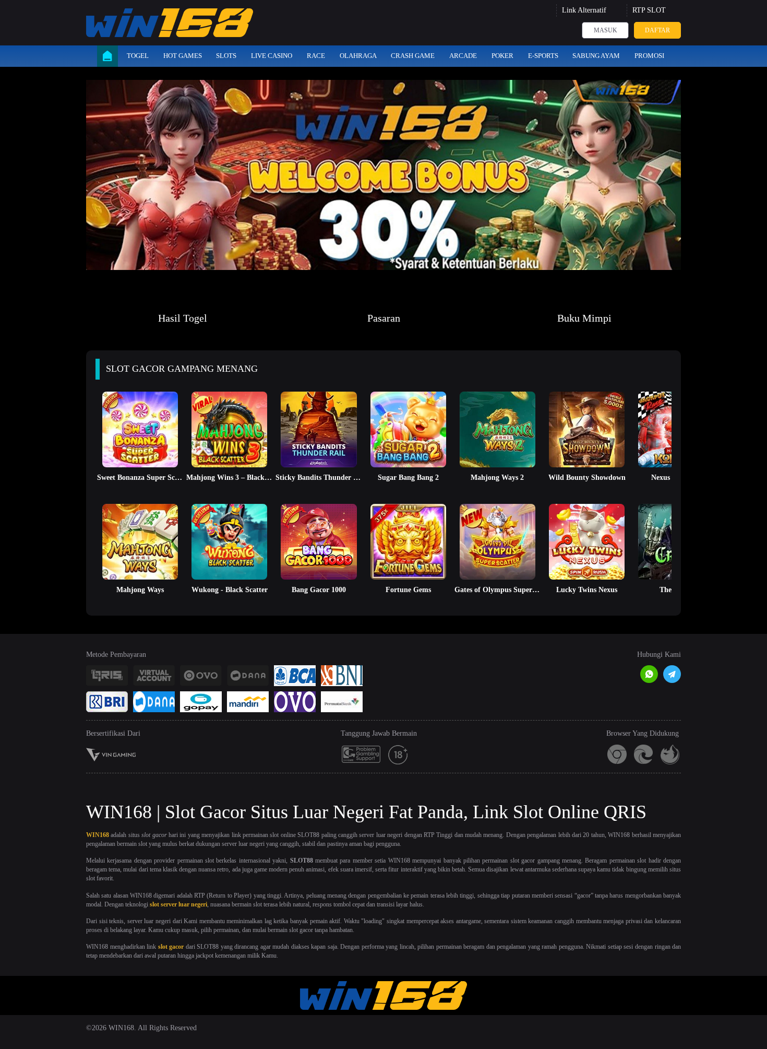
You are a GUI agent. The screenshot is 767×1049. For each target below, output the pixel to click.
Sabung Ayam (596, 56)
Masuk (605, 30)
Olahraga (358, 56)
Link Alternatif (584, 10)
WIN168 (97, 835)
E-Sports (543, 56)
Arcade (463, 56)
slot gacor (171, 946)
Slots (226, 56)
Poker (502, 56)
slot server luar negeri (178, 904)
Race (316, 56)
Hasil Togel (182, 318)
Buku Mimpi (584, 318)
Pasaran (383, 318)
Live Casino (271, 56)
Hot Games (182, 56)
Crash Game (413, 56)
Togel (138, 56)
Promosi (649, 56)
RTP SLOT (649, 10)
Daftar (657, 30)
